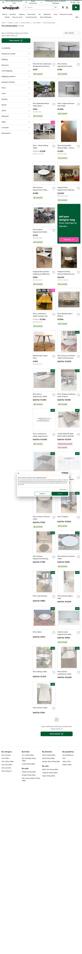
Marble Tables (67, 765)
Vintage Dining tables (29, 775)
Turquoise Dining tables (50, 773)
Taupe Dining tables (48, 776)
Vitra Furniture (25, 23)
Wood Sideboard (67, 755)
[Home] (11, 7)
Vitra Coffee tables (8, 761)
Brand (10, 23)
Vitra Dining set (7, 771)
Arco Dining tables (28, 755)
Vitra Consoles (6, 768)
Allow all (60, 493)
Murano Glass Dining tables (51, 761)
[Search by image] (55, 7)
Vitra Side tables (7, 765)
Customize (42, 493)
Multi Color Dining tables (50, 769)
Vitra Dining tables (49, 23)
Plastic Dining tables (48, 755)
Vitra (16, 23)
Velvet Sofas (66, 761)
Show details (63, 489)
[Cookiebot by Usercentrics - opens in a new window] (62, 473)
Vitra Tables (37, 23)
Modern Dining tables (29, 772)
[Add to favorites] (54, 65)
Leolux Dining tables (28, 764)
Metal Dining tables (48, 758)
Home (4, 23)
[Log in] (67, 7)
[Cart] (63, 7)
